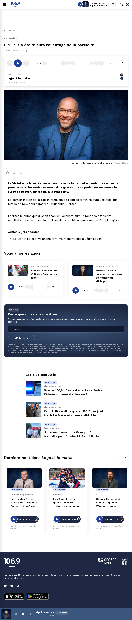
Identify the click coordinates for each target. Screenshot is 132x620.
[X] (18, 586)
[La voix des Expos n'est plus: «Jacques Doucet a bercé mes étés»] (24, 478)
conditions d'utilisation (40, 352)
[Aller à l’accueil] (15, 5)
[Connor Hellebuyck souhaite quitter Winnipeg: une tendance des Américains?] (109, 478)
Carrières (115, 575)
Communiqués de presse (97, 575)
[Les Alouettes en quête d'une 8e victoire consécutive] (67, 478)
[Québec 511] (125, 565)
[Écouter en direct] (80, 4)
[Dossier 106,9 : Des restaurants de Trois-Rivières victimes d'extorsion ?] (33, 388)
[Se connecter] (127, 4)
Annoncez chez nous (14, 578)
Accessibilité (76, 575)
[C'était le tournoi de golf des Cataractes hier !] (18, 270)
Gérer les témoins (59, 575)
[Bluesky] (11, 586)
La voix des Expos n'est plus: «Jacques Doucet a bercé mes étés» (23, 503)
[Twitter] (14, 172)
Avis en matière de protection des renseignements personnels (55, 348)
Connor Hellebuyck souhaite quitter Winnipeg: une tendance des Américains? (108, 503)
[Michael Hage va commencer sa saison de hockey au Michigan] (82, 270)
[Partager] (122, 63)
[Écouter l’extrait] (18, 63)
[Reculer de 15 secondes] (10, 63)
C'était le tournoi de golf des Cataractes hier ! (44, 274)
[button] (15, 614)
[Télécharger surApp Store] (14, 596)
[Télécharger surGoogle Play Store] (38, 596)
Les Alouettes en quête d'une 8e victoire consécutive (66, 503)
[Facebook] (7, 172)
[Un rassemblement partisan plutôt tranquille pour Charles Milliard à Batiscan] (33, 430)
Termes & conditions (14, 575)
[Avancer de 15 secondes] (26, 63)
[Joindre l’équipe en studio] (113, 4)
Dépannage (43, 575)
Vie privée (31, 575)
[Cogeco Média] (107, 563)
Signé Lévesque (99, 5)
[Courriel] (21, 172)
